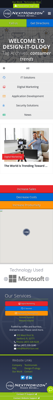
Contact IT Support (25, 394)
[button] (26, 232)
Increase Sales (26, 189)
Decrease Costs (26, 197)
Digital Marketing (28, 87)
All (27, 68)
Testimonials (30, 365)
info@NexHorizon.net (28, 348)
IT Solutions (28, 77)
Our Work (17, 2)
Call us (13, 23)
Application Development (28, 96)
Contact (28, 371)
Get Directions (39, 23)
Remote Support (26, 317)
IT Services (27, 308)
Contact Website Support (25, 398)
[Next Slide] (6, 279)
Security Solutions (27, 105)
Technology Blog (32, 2)
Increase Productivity (26, 205)
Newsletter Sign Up (28, 5)
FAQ (14, 368)
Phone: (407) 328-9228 (27, 341)
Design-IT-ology (32, 368)
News (27, 115)
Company (17, 365)
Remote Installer (26, 320)
